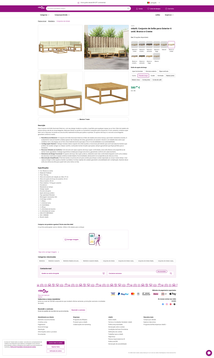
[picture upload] (94, 239)
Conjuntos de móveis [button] (109, 261)
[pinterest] (170, 304)
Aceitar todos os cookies (55, 343)
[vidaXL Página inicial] (41, 7)
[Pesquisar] (128, 8)
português (153, 3)
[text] (135, 88)
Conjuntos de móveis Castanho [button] (127, 261)
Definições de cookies (115, 332)
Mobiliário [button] (42, 261)
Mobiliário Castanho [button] (54, 261)
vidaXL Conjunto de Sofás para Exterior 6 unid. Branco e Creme (151, 30)
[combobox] (88, 8)
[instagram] (167, 304)
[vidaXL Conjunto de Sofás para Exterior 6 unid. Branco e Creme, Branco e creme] (60, 47)
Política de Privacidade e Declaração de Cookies (23, 347)
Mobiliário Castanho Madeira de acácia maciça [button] (92, 261)
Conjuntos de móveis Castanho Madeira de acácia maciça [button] (167, 261)
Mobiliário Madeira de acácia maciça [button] (72, 261)
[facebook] (163, 304)
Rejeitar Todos (56, 347)
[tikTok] (174, 304)
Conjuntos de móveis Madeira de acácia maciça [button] (147, 261)
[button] (91, 3)
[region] (34, 347)
